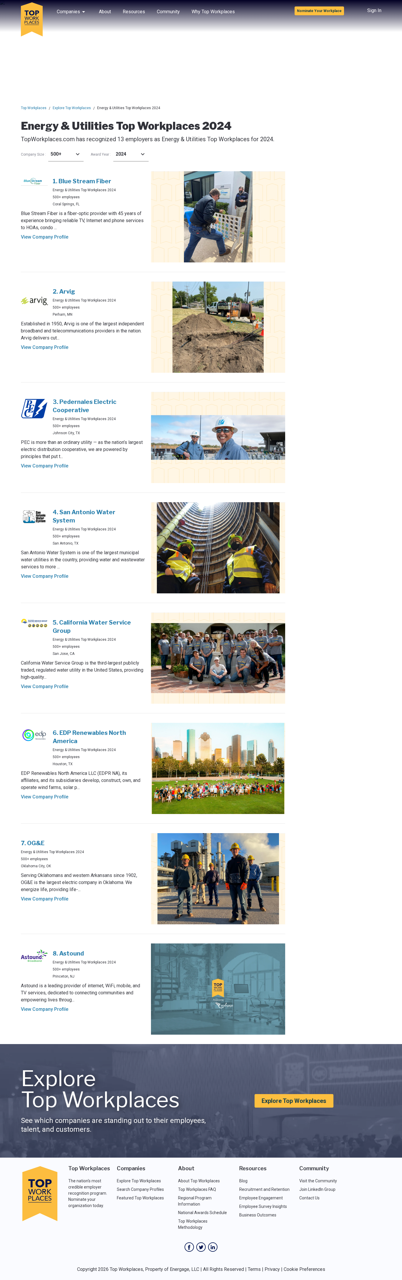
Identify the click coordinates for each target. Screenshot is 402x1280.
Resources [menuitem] (134, 11)
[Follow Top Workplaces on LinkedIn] (212, 1247)
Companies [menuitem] (68, 11)
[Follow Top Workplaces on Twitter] (201, 1247)
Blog (243, 1181)
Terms (254, 1269)
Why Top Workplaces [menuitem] (213, 11)
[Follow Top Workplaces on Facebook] (189, 1247)
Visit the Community (318, 1181)
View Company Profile (44, 237)
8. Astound (68, 953)
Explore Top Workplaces (72, 108)
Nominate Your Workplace (319, 11)
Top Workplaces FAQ (197, 1189)
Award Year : (101, 154)
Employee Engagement (261, 1198)
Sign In (374, 10)
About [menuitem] (105, 11)
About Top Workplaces (199, 1181)
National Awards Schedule (202, 1212)
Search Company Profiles (140, 1189)
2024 (121, 154)
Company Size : (33, 154)
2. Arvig (64, 291)
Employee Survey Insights (263, 1206)
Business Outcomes (257, 1215)
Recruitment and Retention (264, 1189)
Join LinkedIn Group (317, 1189)
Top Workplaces (33, 108)
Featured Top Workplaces (140, 1198)
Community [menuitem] (168, 11)
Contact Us (309, 1198)
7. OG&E (32, 843)
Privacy (272, 1269)
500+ (56, 154)
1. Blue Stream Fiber (82, 181)
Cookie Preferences (304, 1269)
